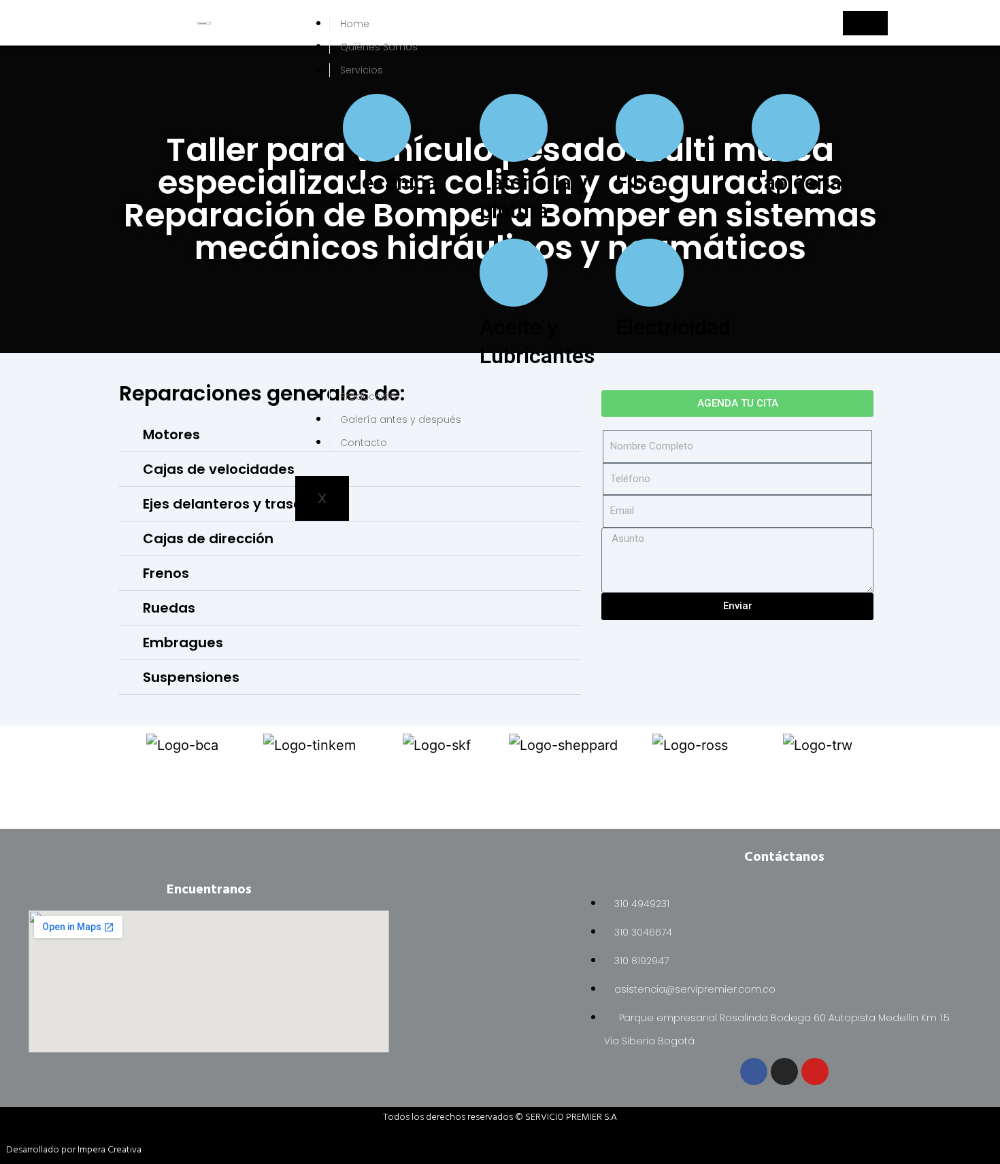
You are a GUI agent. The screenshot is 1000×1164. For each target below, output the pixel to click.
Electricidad (673, 327)
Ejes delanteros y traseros (233, 503)
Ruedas (169, 607)
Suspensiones (191, 677)
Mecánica (390, 182)
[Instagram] (784, 1071)
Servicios (361, 70)
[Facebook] (753, 1071)
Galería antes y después (400, 419)
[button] (350, 538)
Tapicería (796, 182)
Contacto (363, 442)
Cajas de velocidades (219, 469)
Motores (171, 434)
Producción (368, 396)
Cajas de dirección (208, 538)
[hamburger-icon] (865, 23)
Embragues (183, 642)
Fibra (640, 182)
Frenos (166, 573)
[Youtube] (815, 1071)
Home (354, 24)
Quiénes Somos (379, 47)
